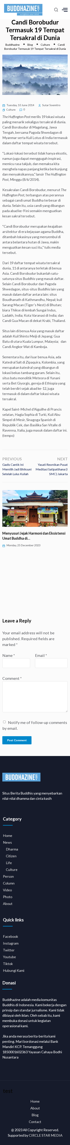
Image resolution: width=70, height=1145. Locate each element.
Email (41, 655)
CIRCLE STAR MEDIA (45, 1135)
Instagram (10, 943)
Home (7, 835)
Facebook (10, 936)
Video (7, 890)
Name (8, 655)
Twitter (9, 950)
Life (9, 863)
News (7, 842)
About (7, 903)
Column (9, 883)
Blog (35, 1115)
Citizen (11, 856)
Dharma (12, 849)
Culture (11, 109)
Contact (35, 1122)
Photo (7, 897)
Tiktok (8, 963)
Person (8, 876)
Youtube (9, 957)
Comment (12, 678)
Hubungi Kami (13, 970)
